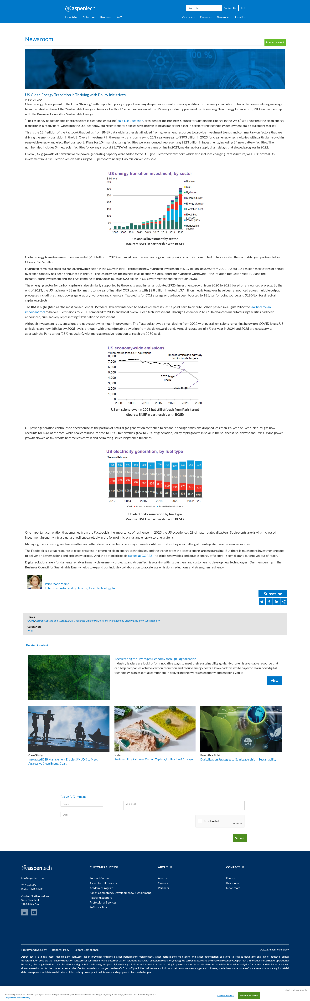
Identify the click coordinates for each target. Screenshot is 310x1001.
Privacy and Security (34, 949)
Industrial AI (268, 960)
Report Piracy (60, 949)
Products (106, 17)
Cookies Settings (225, 995)
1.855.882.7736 (30, 903)
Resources (206, 17)
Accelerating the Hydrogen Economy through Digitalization (155, 659)
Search (219, 8)
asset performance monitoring (173, 956)
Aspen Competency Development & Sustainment (120, 892)
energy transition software (68, 960)
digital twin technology (89, 964)
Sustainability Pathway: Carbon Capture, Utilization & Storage (153, 759)
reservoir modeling (266, 968)
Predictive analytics (238, 964)
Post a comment (275, 42)
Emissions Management (110, 620)
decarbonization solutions (122, 960)
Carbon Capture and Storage (51, 620)
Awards (163, 878)
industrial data (262, 964)
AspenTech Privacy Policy (18, 997)
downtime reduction (32, 968)
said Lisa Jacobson (130, 121)
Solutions (89, 17)
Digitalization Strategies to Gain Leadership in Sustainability (238, 759)
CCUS (30, 620)
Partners (163, 888)
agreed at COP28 (140, 555)
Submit (239, 838)
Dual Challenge (76, 620)
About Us (240, 17)
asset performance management (135, 956)
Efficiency (91, 620)
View (274, 681)
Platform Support (101, 897)
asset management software (65, 956)
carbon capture (194, 960)
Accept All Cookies (249, 995)
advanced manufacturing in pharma (165, 964)
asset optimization (208, 956)
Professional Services (103, 902)
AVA (119, 17)
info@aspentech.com (32, 877)
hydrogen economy (222, 960)
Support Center (99, 878)
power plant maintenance (98, 972)
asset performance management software (194, 968)
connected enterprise (65, 968)
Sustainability (152, 620)
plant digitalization (43, 964)
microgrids (179, 960)
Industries (71, 17)
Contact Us (230, 8)
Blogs (30, 630)
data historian (63, 964)
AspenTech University (103, 883)
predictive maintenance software (236, 968)
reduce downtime (245, 956)
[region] (155, 993)
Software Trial (99, 907)
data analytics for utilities (60, 972)
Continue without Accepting (296, 990)
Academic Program (101, 888)
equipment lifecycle (128, 972)
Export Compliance (86, 949)
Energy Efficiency (134, 620)
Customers (188, 17)
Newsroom (223, 17)
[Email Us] (243, 7)
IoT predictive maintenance (144, 968)
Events (230, 878)
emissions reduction (161, 960)
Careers (163, 883)
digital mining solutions (126, 964)
